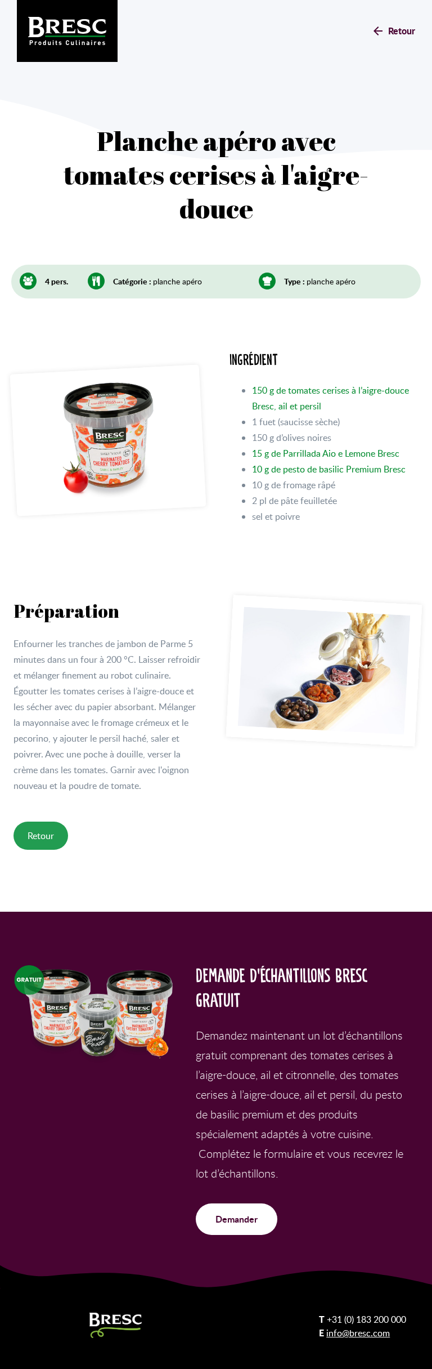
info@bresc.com (358, 1333)
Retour (401, 30)
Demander (236, 1218)
